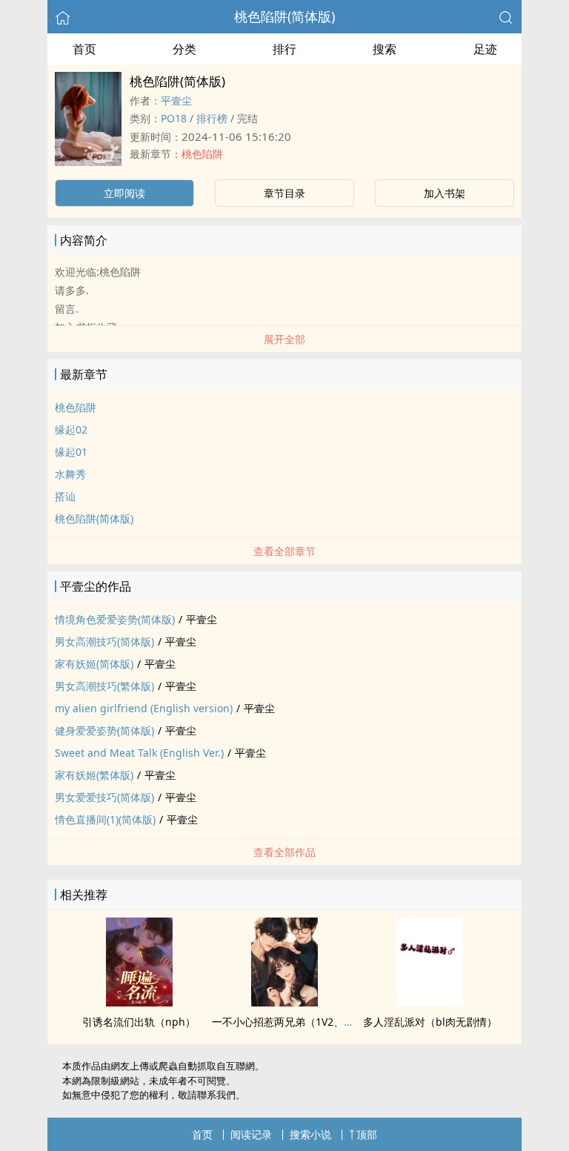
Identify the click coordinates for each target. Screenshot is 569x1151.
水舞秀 (70, 474)
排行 (284, 49)
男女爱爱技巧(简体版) (104, 797)
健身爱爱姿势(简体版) (104, 730)
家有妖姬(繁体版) (94, 775)
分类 (184, 49)
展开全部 (284, 339)
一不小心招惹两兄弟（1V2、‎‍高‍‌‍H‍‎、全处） (307, 1022)
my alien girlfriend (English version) (144, 708)
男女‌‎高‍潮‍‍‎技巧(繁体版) (104, 686)
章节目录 (284, 193)
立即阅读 (124, 193)
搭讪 (65, 496)
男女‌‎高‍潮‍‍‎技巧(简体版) (104, 641)
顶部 (366, 1134)
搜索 (384, 49)
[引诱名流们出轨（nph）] (139, 1002)
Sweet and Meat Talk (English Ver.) (139, 753)
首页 (84, 49)
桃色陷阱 (202, 154)
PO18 (174, 118)
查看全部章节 (284, 551)
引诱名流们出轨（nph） (139, 1022)
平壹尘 (176, 100)
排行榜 (211, 118)
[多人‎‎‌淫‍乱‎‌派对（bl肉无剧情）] (429, 1002)
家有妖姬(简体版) (94, 664)
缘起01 (71, 452)
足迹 (485, 49)
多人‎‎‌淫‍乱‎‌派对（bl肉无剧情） (430, 1022)
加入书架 (444, 193)
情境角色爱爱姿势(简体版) (115, 619)
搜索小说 (310, 1134)
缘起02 (71, 429)
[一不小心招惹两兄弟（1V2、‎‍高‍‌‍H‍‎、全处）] (284, 1002)
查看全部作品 (284, 852)
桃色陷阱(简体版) (284, 16)
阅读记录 (251, 1134)
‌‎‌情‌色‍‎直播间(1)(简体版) (105, 819)
